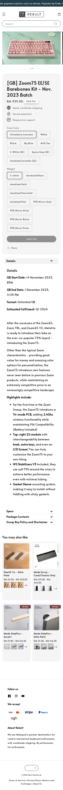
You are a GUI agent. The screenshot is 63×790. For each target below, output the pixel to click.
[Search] (56, 24)
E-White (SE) (17, 152)
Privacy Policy (34, 780)
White (44, 134)
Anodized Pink (18, 201)
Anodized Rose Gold (21, 193)
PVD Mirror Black (19, 219)
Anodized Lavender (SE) (23, 160)
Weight (11, 168)
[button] (3, 14)
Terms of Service (17, 780)
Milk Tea (45, 143)
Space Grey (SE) (41, 152)
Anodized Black (35, 175)
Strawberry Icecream (21, 134)
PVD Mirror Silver (19, 210)
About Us (37, 783)
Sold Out (31, 238)
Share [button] (14, 247)
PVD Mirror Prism (19, 228)
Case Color (13, 127)
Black (13, 143)
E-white (14, 175)
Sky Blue (28, 143)
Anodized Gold (18, 184)
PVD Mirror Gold (42, 201)
